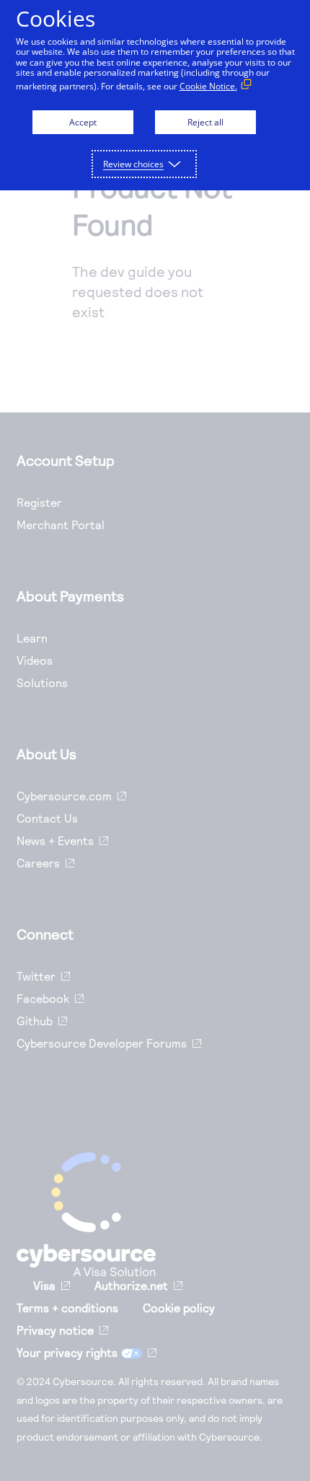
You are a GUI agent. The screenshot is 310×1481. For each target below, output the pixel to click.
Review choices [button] (133, 164)
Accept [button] (83, 122)
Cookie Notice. (208, 86)
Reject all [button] (205, 122)
